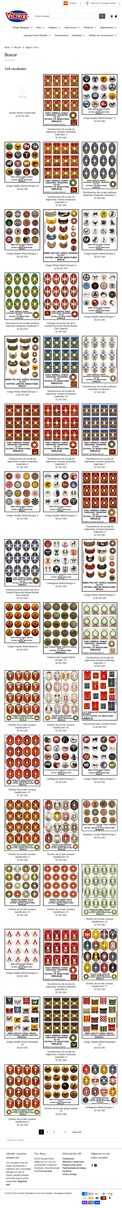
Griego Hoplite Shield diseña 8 (22, 646)
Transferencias (61, 35)
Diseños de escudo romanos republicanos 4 (22, 726)
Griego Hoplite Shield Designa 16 (22, 185)
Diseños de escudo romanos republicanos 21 (22, 790)
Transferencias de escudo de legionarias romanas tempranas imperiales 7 (100, 461)
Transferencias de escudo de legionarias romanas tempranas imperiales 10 (61, 394)
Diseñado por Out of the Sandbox (39, 1193)
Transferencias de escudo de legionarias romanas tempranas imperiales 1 (61, 132)
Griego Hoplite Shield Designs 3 (99, 778)
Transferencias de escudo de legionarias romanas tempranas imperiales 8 (61, 987)
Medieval (88, 27)
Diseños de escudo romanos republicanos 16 (61, 726)
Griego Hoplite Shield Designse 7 (22, 973)
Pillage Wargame (21, 27)
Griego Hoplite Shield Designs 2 (22, 253)
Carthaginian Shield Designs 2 (99, 1107)
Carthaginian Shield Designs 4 (60, 583)
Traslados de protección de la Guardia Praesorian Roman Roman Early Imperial (60, 326)
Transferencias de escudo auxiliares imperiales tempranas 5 (100, 387)
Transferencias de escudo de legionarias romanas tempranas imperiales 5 (100, 660)
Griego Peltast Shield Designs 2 (61, 265)
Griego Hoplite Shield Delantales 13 (100, 1043)
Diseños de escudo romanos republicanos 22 (61, 855)
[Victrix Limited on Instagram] (95, 1166)
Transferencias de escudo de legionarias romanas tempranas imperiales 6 (61, 199)
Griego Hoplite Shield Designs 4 (22, 515)
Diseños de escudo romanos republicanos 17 (100, 984)
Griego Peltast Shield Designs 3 (99, 594)
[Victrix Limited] (17, 16)
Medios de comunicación (101, 35)
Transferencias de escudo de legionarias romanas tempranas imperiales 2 (61, 1054)
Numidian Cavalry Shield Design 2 (99, 834)
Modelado (77, 35)
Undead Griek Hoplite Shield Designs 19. (61, 658)
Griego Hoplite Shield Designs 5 (61, 515)
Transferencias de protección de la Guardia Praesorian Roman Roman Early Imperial (22, 592)
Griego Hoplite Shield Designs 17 (99, 118)
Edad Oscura (70, 27)
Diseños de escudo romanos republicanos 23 (22, 910)
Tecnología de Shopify (63, 1193)
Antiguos (52, 27)
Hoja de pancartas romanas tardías (99, 723)
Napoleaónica (106, 27)
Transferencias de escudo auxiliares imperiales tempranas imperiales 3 (22, 324)
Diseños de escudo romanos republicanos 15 (61, 910)
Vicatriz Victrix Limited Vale (22, 112)
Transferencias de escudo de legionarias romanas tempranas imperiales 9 (61, 461)
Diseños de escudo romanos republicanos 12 (100, 920)
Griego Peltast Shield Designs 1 (22, 391)
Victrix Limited (18, 1193)
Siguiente (76, 1132)
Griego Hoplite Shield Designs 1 (99, 316)
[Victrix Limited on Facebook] (92, 1166)
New (38, 27)
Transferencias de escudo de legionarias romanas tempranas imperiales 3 (22, 461)
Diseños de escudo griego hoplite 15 (60, 1109)
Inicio (7, 47)
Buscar (17, 47)
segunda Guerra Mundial (35, 35)
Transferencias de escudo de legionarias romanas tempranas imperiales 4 (100, 529)
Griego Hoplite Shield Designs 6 (99, 253)
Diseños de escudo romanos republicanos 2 (22, 1120)
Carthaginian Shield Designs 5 (60, 778)
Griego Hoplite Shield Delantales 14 (22, 1043)
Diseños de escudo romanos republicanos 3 (22, 855)
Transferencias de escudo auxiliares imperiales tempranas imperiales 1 (100, 193)
